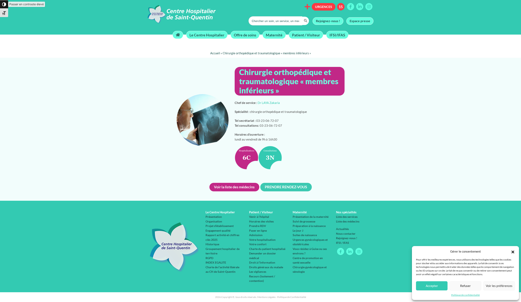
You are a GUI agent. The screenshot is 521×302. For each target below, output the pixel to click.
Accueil (215, 53)
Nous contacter (346, 233)
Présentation (214, 216)
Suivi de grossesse (304, 221)
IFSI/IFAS (337, 35)
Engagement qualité (218, 230)
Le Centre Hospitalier (206, 35)
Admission (256, 235)
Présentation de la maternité (310, 216)
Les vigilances (257, 271)
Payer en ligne (258, 230)
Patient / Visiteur (306, 35)
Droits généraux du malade (266, 267)
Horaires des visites (261, 221)
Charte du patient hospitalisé (267, 249)
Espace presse (360, 21)
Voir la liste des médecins (234, 187)
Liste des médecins (347, 221)
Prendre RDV (257, 226)
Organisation (214, 221)
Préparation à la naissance (309, 226)
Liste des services (347, 216)
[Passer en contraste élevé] (4, 4)
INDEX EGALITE (216, 262)
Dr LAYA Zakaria (269, 103)
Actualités (342, 229)
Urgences (323, 7)
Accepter (432, 286)
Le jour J (298, 230)
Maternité (274, 35)
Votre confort (257, 244)
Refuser (465, 286)
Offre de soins (245, 35)
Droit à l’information (262, 262)
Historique (212, 244)
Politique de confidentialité (465, 295)
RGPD (209, 258)
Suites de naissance (305, 235)
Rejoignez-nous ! (328, 21)
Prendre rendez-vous (286, 187)
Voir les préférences (499, 286)
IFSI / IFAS (342, 242)
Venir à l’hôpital (259, 216)
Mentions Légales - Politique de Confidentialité (281, 297)
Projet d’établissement (220, 226)
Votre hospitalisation (262, 239)
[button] (513, 251)
